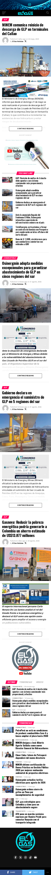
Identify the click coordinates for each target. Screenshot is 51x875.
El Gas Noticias (17, 41)
